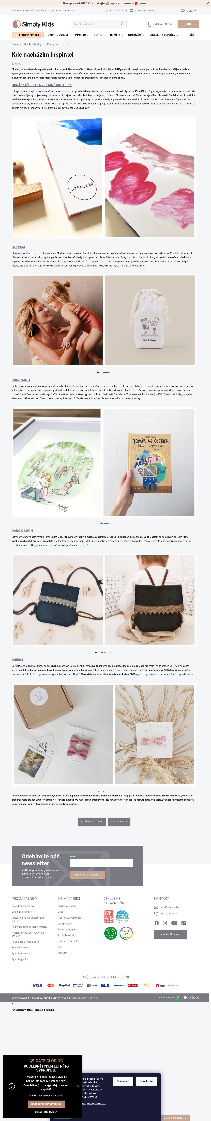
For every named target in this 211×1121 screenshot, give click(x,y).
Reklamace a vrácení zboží (25, 941)
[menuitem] (28, 35)
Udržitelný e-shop (67, 906)
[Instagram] (164, 922)
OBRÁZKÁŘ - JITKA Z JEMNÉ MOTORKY (42, 85)
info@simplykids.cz (171, 907)
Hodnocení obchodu (36, 10)
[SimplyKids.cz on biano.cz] (109, 916)
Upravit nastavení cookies (84, 997)
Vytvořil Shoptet (165, 997)
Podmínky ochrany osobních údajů (29, 926)
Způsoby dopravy (21, 953)
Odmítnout (123, 1081)
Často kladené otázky (23, 906)
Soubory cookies (20, 947)
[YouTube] (174, 922)
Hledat (122, 24)
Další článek (117, 821)
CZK (189, 10)
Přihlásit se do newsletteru (87, 874)
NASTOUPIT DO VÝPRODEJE (46, 1104)
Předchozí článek (94, 821)
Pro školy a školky (67, 935)
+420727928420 (169, 913)
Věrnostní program (61, 10)
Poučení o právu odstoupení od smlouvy (28, 934)
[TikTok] (183, 922)
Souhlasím (146, 1081)
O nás (60, 911)
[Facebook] (156, 922)
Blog (60, 947)
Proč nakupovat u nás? (69, 917)
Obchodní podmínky (22, 911)
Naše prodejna (65, 923)
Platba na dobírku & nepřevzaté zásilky (28, 919)
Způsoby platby (20, 959)
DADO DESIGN (22, 531)
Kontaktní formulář (170, 934)
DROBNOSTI (21, 380)
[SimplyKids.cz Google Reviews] (126, 933)
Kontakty (16, 10)
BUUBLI (17, 660)
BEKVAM (18, 247)
